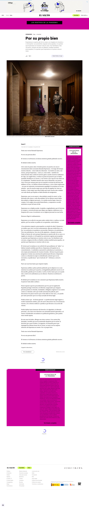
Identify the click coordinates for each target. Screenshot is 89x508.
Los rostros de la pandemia (44, 23)
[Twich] (71, 468)
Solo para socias (23, 474)
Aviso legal (34, 478)
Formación (34, 474)
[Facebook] (73, 468)
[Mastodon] (79, 468)
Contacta (21, 480)
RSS (33, 476)
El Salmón (9, 473)
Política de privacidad (37, 480)
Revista (21, 482)
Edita (33, 473)
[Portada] (44, 15)
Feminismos (9, 485)
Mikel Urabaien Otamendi (49, 136)
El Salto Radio (10, 480)
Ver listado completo (74, 223)
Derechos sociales (23, 473)
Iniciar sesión (83, 15)
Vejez (34, 34)
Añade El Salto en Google (57, 56)
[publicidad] (44, 7)
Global (8, 474)
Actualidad (38, 34)
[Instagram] (67, 468)
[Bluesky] (69, 468)
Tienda (21, 478)
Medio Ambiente (23, 471)
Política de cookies (36, 482)
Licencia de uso (35, 471)
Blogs (8, 484)
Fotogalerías (10, 482)
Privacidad (21, 485)
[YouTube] (75, 468)
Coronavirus (29, 34)
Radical (8, 476)
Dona (29, 468)
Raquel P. (23, 144)
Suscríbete (76, 15)
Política (8, 471)
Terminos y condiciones (37, 484)
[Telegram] (65, 468)
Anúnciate (21, 484)
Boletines (21, 476)
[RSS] (81, 468)
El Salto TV (9, 478)
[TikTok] (77, 468)
